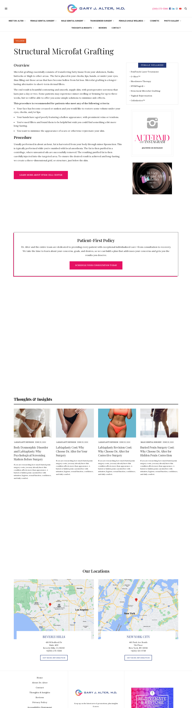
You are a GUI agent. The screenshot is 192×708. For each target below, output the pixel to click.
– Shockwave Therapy (140, 81)
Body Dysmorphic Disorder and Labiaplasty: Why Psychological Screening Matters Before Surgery (31, 453)
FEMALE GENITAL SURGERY (42, 21)
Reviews (40, 697)
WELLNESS (20, 41)
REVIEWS (103, 28)
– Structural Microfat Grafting (144, 91)
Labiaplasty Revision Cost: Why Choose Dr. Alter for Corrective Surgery (115, 451)
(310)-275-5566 (160, 8)
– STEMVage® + (137, 86)
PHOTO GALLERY (171, 21)
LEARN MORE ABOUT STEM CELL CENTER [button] (40, 175)
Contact (40, 687)
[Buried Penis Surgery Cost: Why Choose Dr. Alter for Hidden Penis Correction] (159, 423)
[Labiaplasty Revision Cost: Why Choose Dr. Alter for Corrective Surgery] (117, 423)
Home (40, 677)
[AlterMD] (96, 8)
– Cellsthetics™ (137, 100)
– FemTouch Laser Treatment (144, 71)
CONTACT (116, 28)
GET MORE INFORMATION (54, 658)
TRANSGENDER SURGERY (101, 21)
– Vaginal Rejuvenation (140, 95)
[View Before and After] (152, 178)
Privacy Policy (39, 702)
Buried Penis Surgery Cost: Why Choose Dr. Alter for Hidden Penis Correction (157, 451)
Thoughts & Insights (40, 692)
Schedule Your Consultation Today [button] (96, 265)
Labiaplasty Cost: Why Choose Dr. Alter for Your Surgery (71, 451)
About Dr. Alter (40, 682)
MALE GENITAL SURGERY (72, 21)
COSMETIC (154, 21)
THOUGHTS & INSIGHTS (81, 28)
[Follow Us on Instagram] (152, 133)
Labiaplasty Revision (24, 442)
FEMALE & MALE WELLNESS (131, 21)
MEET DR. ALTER (16, 21)
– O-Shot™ (134, 76)
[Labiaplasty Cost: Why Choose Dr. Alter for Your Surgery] (75, 423)
